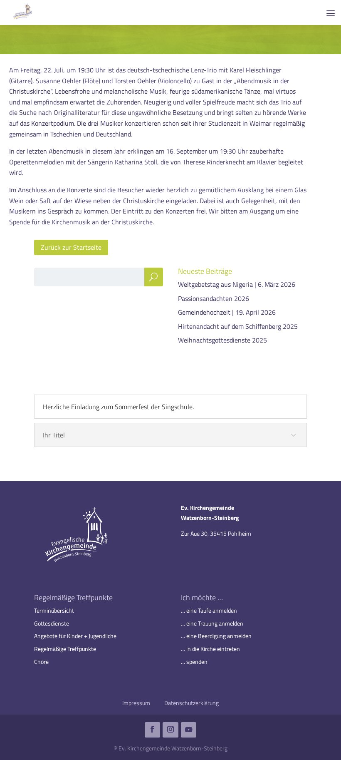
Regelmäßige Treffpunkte (65, 648)
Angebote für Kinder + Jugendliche (75, 635)
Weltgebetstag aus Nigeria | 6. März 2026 (236, 284)
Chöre (41, 661)
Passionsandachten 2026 (213, 298)
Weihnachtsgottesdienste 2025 (222, 340)
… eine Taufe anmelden (209, 610)
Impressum (136, 702)
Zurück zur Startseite (71, 247)
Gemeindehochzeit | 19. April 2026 (227, 312)
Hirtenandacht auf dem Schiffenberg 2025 (238, 326)
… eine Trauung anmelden (212, 623)
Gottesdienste (51, 623)
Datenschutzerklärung (191, 702)
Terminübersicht (54, 610)
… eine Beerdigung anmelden (216, 635)
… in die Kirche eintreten (210, 648)
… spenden (194, 661)
